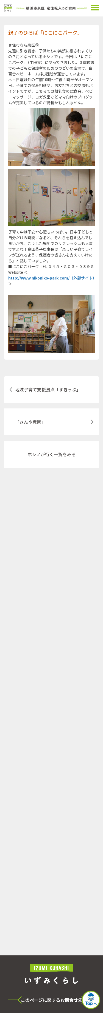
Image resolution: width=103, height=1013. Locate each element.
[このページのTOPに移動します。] (91, 1000)
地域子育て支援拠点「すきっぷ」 (48, 389)
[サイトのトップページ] (45, 8)
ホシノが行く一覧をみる (51, 454)
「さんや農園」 (30, 422)
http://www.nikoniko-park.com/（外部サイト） (51, 278)
